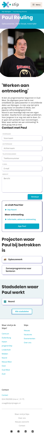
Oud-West (6, 370)
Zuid (3, 374)
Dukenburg (6, 338)
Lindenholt (6, 350)
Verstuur (35, 196)
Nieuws (27, 330)
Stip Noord (11, 210)
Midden (5, 354)
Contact (5, 395)
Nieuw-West (7, 362)
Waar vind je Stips (22, 414)
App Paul (22, 226)
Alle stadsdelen (22, 311)
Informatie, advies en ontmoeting (21, 219)
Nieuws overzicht (22, 422)
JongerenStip (7, 346)
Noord (4, 358)
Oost (4, 366)
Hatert (4, 342)
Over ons (27, 342)
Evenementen (29, 338)
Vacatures (28, 334)
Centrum (5, 334)
